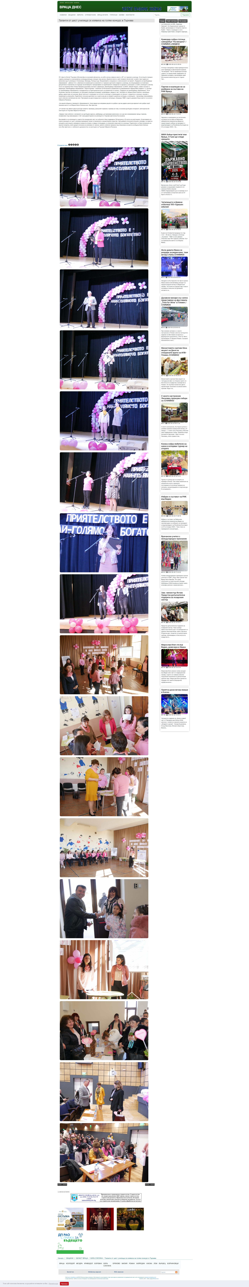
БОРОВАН (98, 1263)
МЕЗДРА (79, 1263)
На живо (183, 21)
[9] (106, 542)
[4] (106, 298)
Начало (62, 2)
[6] (106, 359)
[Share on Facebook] (69, 145)
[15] (106, 725)
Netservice (156, 1278)
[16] (106, 786)
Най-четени (172, 21)
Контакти (76, 2)
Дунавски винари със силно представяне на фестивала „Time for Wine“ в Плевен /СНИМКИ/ (174, 193)
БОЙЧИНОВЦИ (172, 1263)
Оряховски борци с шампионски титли (170, 628)
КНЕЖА (149, 1263)
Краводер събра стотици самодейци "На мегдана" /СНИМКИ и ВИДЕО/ (173, 681)
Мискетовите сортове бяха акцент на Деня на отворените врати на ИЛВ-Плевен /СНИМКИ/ (174, 243)
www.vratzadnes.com (73, 1277)
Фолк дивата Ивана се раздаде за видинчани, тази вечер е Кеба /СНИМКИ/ (174, 144)
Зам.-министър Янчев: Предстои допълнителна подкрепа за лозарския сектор (173, 488)
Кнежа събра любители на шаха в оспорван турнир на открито (174, 338)
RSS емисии (118, 1272)
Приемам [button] (64, 1284)
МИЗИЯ (124, 1263)
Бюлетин (70, 1272)
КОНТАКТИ (130, 15)
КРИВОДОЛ (88, 1263)
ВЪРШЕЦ (162, 1263)
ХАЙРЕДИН (140, 1263)
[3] (106, 237)
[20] (106, 847)
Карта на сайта (69, 2)
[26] (106, 1091)
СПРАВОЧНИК (90, 15)
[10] (106, 603)
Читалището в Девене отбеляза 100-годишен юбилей (172, 96)
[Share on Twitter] (78, 145)
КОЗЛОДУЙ (70, 1263)
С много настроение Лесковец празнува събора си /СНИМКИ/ (174, 290)
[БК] (106, 969)
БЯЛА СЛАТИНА (107, 1264)
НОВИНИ (63, 15)
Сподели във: (62, 145)
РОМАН (132, 1263)
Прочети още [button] (53, 1283)
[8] (106, 481)
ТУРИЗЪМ (113, 15)
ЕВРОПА (80, 15)
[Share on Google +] (71, 145)
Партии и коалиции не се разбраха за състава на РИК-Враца (173, 729)
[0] (62, 1184)
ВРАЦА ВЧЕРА (102, 15)
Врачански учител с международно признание (174, 429)
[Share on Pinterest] (76, 145)
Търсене (185, 15)
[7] (106, 420)
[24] (106, 1030)
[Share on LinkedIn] (74, 145)
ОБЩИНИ (71, 15)
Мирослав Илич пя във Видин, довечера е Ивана (173, 538)
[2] (106, 176)
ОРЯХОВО (116, 1263)
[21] (106, 908)
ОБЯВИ (121, 15)
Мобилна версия (94, 1272)
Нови (162, 21)
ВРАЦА (61, 1263)
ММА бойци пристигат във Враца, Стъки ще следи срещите (174, 29)
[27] (106, 1152)
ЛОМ (155, 1263)
